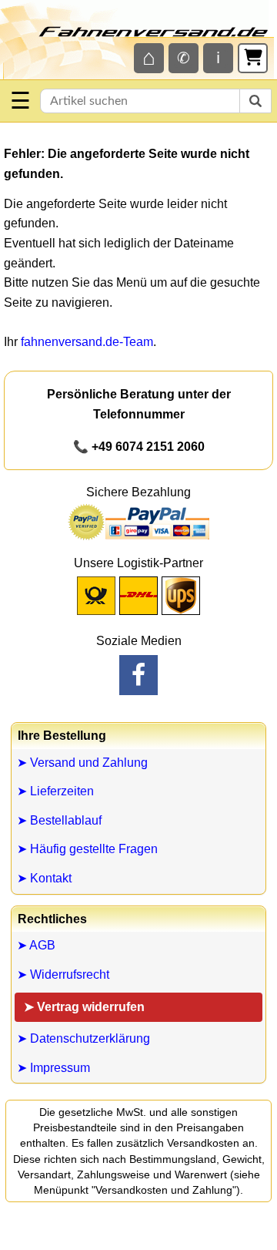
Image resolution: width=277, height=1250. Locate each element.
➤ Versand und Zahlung (82, 762)
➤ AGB (36, 945)
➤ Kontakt (44, 878)
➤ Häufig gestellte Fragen (87, 848)
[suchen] (255, 101)
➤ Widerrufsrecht (63, 974)
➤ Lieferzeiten (55, 791)
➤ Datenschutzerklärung (83, 1038)
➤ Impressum (53, 1067)
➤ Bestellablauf (59, 820)
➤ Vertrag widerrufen (84, 1006)
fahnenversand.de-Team (87, 341)
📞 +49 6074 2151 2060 (139, 446)
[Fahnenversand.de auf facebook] (138, 675)
